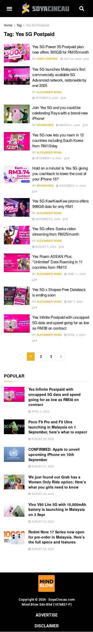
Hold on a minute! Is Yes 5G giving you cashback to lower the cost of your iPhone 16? (60, 173)
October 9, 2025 (46, 98)
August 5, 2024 (45, 247)
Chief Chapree (47, 59)
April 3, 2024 (76, 335)
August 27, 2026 (42, 466)
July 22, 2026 (72, 59)
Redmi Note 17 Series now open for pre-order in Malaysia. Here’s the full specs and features (56, 536)
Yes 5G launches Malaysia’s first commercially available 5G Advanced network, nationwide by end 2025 (59, 77)
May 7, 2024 (75, 301)
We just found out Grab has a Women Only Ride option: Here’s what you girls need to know (57, 482)
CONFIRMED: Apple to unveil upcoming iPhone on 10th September (54, 454)
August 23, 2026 (42, 521)
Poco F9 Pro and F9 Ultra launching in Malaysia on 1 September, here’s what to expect (57, 426)
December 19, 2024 (48, 158)
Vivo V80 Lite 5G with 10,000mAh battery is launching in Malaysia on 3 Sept (57, 509)
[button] (9, 8)
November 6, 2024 (47, 219)
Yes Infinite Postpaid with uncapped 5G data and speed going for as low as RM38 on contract (60, 322)
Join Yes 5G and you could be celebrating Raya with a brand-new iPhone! (60, 113)
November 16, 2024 (72, 185)
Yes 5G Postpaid (37, 25)
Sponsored (45, 125)
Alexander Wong (49, 92)
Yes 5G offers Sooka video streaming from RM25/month (55, 231)
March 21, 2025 (69, 125)
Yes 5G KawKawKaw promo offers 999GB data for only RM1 (60, 203)
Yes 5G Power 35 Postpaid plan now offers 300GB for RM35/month (60, 49)
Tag (19, 25)
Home (8, 25)
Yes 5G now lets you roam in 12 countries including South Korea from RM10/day (58, 140)
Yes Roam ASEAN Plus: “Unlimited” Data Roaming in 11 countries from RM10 (57, 261)
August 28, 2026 (42, 549)
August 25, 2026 (42, 439)
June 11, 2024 (76, 274)
